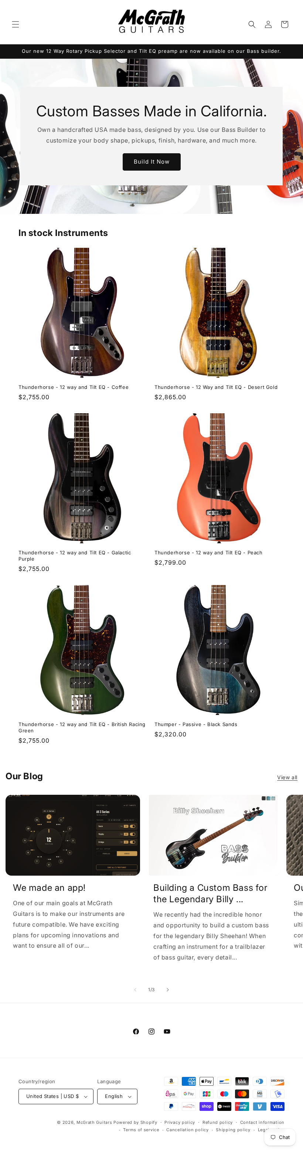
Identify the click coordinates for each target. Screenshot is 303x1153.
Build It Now (152, 161)
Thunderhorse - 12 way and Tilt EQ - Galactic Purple (74, 556)
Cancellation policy (187, 1129)
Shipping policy (233, 1129)
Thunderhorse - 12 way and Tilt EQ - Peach (208, 552)
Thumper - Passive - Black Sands (196, 724)
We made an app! (49, 887)
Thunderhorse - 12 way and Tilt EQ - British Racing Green (82, 727)
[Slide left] (135, 990)
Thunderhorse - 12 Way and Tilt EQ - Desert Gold (216, 387)
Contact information (262, 1122)
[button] (15, 24)
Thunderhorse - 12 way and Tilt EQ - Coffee (73, 387)
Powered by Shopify (135, 1122)
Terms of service (141, 1129)
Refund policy (217, 1122)
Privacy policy (179, 1122)
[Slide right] (168, 990)
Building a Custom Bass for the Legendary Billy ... (210, 893)
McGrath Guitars (94, 1122)
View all (287, 777)
